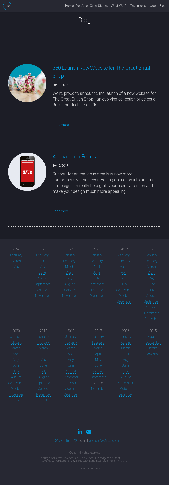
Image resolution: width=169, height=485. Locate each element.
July (69, 278)
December (97, 296)
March (16, 261)
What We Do (119, 6)
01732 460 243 (66, 441)
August (42, 278)
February (16, 255)
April (42, 261)
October (42, 290)
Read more (61, 125)
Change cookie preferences (84, 468)
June (42, 272)
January (69, 255)
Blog (163, 6)
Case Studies (99, 6)
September (42, 284)
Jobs (153, 6)
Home (69, 6)
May (16, 267)
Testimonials (139, 6)
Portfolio (82, 6)
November (42, 296)
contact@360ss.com (104, 441)
